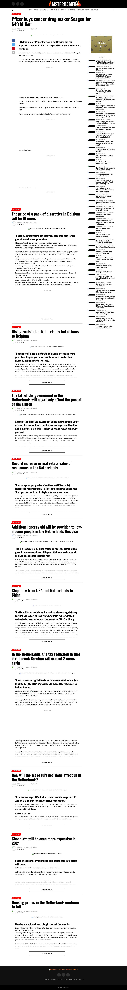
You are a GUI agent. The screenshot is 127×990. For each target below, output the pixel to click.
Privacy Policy (73, 980)
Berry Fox (21, 30)
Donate (81, 980)
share (35, 188)
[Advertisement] (51, 80)
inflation (33, 691)
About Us (46, 980)
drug (30, 188)
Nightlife (63, 10)
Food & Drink (71, 10)
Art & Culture (44, 10)
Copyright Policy (62, 980)
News (30, 10)
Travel (36, 10)
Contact (53, 980)
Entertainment (54, 10)
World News (94, 10)
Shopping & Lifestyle (83, 10)
